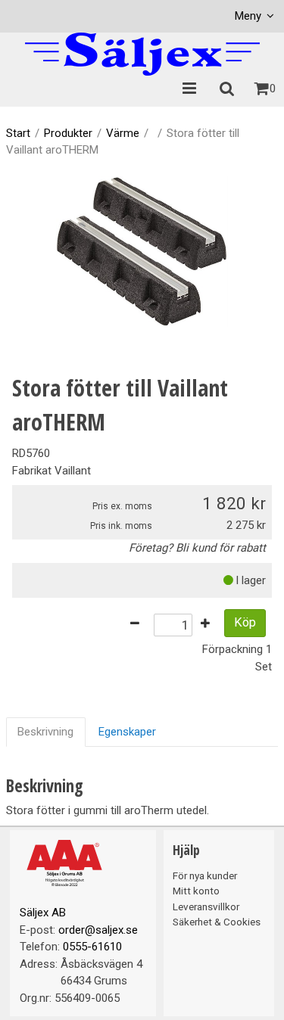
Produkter (68, 133)
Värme (122, 133)
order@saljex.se (98, 930)
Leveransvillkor (206, 906)
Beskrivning (45, 732)
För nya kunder (205, 875)
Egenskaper (127, 732)
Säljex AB (43, 912)
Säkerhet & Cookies (217, 922)
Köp (245, 622)
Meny (248, 16)
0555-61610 (92, 946)
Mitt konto (196, 891)
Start (18, 133)
